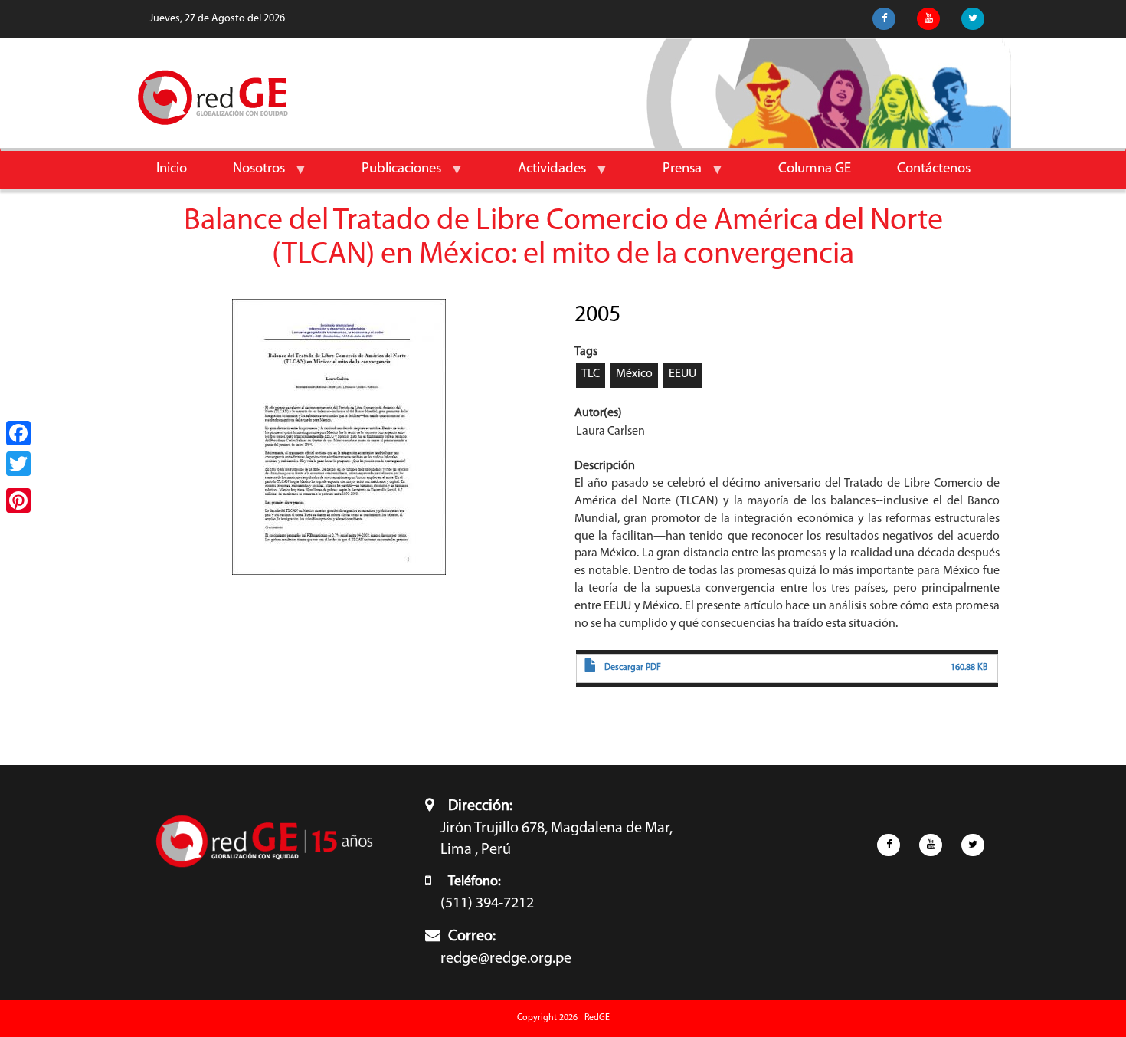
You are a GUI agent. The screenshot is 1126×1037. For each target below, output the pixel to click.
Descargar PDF (632, 667)
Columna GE (814, 169)
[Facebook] (18, 433)
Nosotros (247, 175)
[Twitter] (18, 463)
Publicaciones (390, 175)
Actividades (540, 175)
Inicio (171, 169)
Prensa (671, 175)
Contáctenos (934, 169)
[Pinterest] (18, 500)
